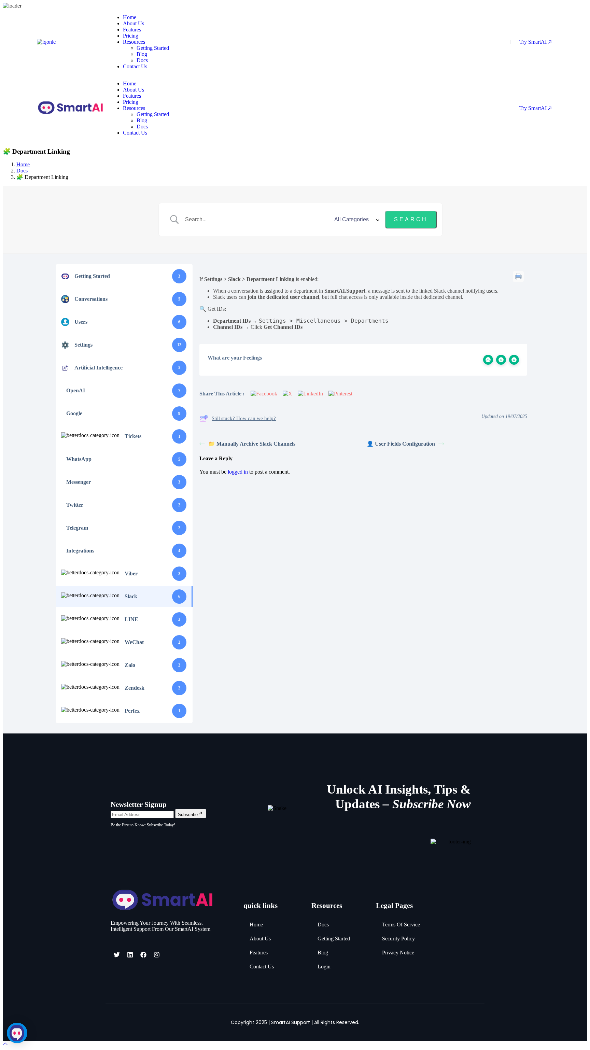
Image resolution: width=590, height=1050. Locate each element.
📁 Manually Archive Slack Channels (251, 444)
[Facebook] (143, 955)
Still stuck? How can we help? (244, 418)
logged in (238, 472)
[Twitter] (117, 955)
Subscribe (188, 814)
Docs (22, 170)
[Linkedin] (130, 955)
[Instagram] (157, 955)
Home (23, 164)
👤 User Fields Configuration (401, 444)
